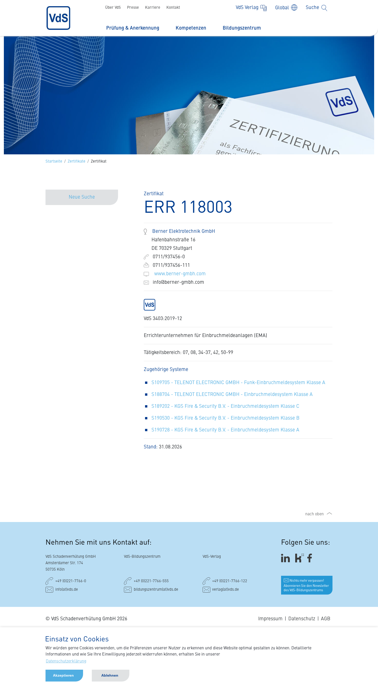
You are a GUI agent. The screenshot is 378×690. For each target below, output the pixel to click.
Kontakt (173, 8)
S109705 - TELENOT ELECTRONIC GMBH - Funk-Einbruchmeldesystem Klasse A (238, 382)
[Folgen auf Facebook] (311, 558)
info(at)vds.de (66, 590)
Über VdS (113, 8)
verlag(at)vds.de (225, 590)
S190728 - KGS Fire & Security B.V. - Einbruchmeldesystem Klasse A (225, 430)
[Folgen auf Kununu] (299, 558)
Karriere (152, 8)
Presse (133, 8)
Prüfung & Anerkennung (132, 28)
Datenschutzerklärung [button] (66, 661)
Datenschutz (301, 618)
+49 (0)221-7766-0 (70, 581)
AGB (325, 618)
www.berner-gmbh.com (180, 273)
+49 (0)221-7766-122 (229, 581)
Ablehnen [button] (109, 675)
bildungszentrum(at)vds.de (156, 590)
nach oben (314, 514)
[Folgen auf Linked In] (286, 558)
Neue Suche (82, 197)
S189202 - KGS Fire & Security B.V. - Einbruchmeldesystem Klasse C (225, 406)
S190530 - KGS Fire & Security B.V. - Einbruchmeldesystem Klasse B (225, 418)
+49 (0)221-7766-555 (151, 581)
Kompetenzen (191, 28)
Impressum (270, 618)
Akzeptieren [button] (63, 675)
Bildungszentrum (242, 28)
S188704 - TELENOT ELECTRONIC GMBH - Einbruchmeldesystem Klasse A (232, 394)
